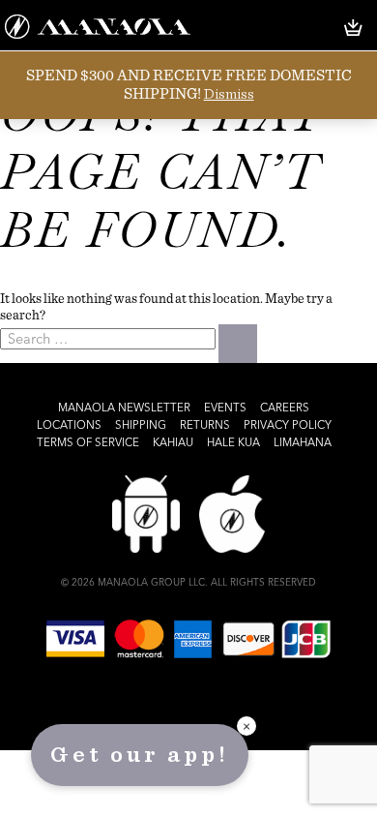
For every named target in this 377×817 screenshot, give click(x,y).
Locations (69, 426)
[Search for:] (109, 339)
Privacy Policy (288, 426)
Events (225, 408)
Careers (284, 408)
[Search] (237, 343)
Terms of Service (88, 443)
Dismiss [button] (229, 94)
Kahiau (173, 443)
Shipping (140, 426)
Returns (205, 426)
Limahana (303, 443)
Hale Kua (233, 443)
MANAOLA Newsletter (124, 408)
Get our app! (139, 755)
